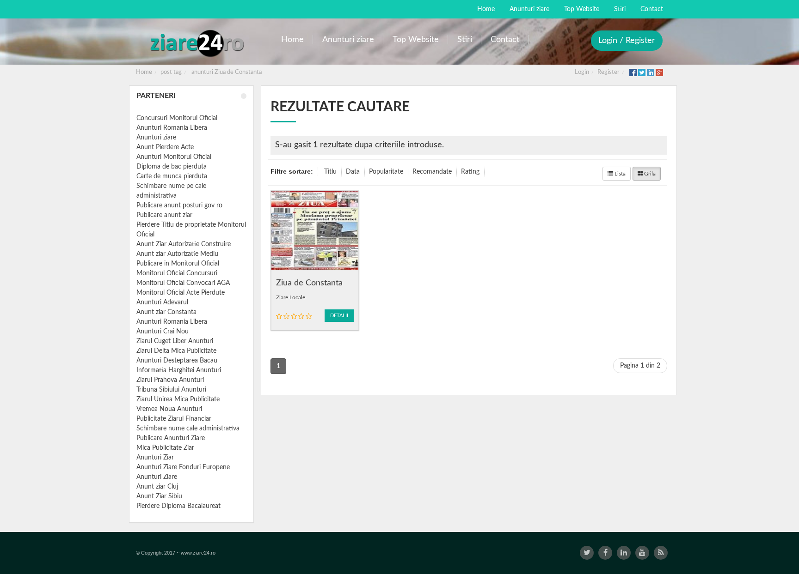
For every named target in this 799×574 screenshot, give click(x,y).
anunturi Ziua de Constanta (226, 72)
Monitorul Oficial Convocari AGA (183, 283)
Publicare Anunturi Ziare (170, 438)
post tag (171, 72)
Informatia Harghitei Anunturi (178, 370)
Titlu (330, 172)
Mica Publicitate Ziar (165, 448)
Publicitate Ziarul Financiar (173, 419)
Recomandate (432, 172)
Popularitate (386, 172)
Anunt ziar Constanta (166, 312)
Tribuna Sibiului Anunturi (171, 390)
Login (582, 72)
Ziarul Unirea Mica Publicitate (178, 399)
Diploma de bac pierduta (171, 166)
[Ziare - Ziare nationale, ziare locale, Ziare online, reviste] (197, 42)
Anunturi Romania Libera (171, 128)
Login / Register (626, 40)
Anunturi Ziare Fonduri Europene (183, 467)
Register (608, 72)
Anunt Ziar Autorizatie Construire (183, 244)
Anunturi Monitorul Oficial (173, 157)
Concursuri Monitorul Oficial (176, 118)
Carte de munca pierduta (171, 176)
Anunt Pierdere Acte (165, 147)
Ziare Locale (290, 297)
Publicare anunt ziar (164, 215)
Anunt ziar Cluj (157, 486)
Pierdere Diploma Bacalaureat (178, 506)
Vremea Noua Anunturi (169, 409)
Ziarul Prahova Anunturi (170, 380)
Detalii (339, 315)
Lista (619, 173)
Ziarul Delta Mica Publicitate (176, 351)
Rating (470, 172)
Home (144, 72)
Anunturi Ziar (155, 457)
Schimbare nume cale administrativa (188, 428)
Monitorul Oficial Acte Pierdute (180, 293)
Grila (649, 173)
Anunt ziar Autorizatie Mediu (177, 254)
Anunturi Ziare (156, 477)
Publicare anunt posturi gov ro (179, 205)
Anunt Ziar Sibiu (159, 496)
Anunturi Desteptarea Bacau (176, 360)
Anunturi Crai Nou (162, 331)
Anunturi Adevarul (162, 302)
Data (353, 172)
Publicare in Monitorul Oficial (177, 263)
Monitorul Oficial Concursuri (176, 273)
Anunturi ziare (156, 137)
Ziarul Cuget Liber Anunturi (174, 341)
